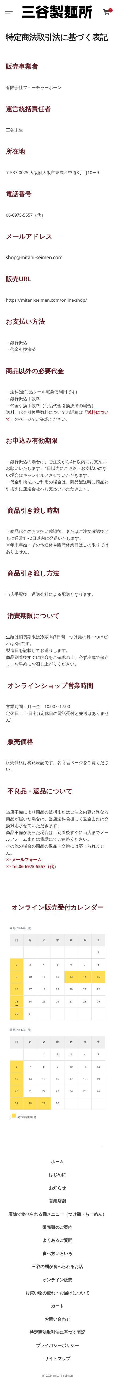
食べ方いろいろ (57, 1253)
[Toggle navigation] (8, 12)
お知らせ (57, 1188)
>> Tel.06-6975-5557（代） (32, 866)
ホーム (57, 1161)
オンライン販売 (57, 1280)
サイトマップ (57, 1358)
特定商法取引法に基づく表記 (57, 1332)
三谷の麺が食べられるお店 (57, 1266)
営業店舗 (57, 1201)
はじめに (57, 1174)
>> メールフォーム (24, 859)
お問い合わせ (57, 1319)
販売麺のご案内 (57, 1227)
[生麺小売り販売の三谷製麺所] (57, 12)
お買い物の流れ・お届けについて (57, 1293)
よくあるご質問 (57, 1240)
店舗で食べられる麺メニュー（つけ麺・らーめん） (57, 1214)
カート (57, 1306)
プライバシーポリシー (57, 1345)
